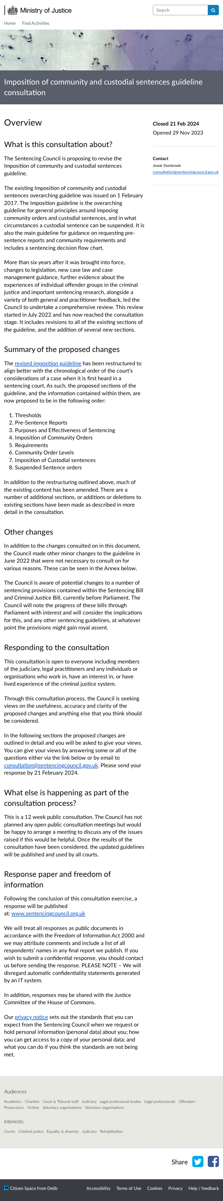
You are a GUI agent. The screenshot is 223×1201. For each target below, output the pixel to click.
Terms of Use (128, 1188)
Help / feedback (203, 1188)
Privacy (175, 1188)
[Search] (213, 10)
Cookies (154, 1188)
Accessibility (98, 1188)
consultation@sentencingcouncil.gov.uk (51, 765)
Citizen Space (23, 1188)
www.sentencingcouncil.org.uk (48, 913)
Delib (52, 1188)
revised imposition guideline (48, 363)
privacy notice (31, 1016)
